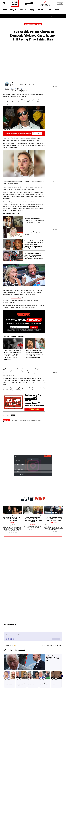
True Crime (9, 19)
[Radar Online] (29, 3)
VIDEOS (49, 9)
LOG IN (60, 3)
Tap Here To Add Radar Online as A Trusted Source (18, 133)
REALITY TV (13, 10)
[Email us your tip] (15, 6)
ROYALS (40, 9)
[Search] (4, 4)
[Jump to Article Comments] (3, 88)
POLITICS (23, 9)
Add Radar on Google (22, 90)
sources (15, 100)
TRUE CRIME (32, 10)
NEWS (5, 9)
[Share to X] (12, 88)
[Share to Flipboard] (17, 88)
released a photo (16, 298)
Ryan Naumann (13, 82)
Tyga (14, 19)
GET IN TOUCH (34, 409)
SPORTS (57, 9)
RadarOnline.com (9, 192)
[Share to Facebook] (7, 88)
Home (4, 19)
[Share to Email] (22, 88)
